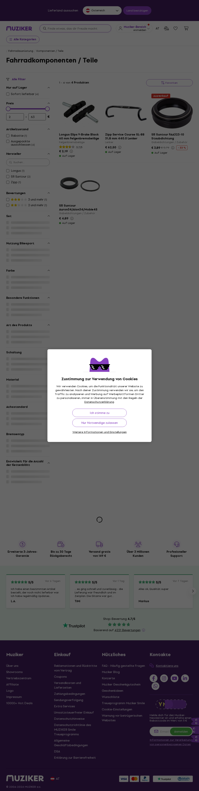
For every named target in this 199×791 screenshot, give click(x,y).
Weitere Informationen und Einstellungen (99, 432)
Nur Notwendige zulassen (99, 422)
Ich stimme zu (99, 412)
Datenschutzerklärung (99, 402)
